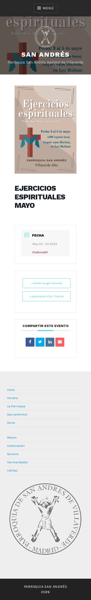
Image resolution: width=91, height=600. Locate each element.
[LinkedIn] (50, 342)
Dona (11, 423)
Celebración (16, 446)
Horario (12, 398)
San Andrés (45, 54)
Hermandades (17, 462)
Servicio (13, 454)
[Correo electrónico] (59, 342)
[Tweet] (40, 342)
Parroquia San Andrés (45, 586)
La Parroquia (16, 406)
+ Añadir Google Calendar (46, 283)
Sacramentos (17, 414)
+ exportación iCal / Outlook (47, 296)
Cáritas (12, 470)
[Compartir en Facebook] (30, 342)
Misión (12, 437)
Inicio (11, 390)
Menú (48, 8)
